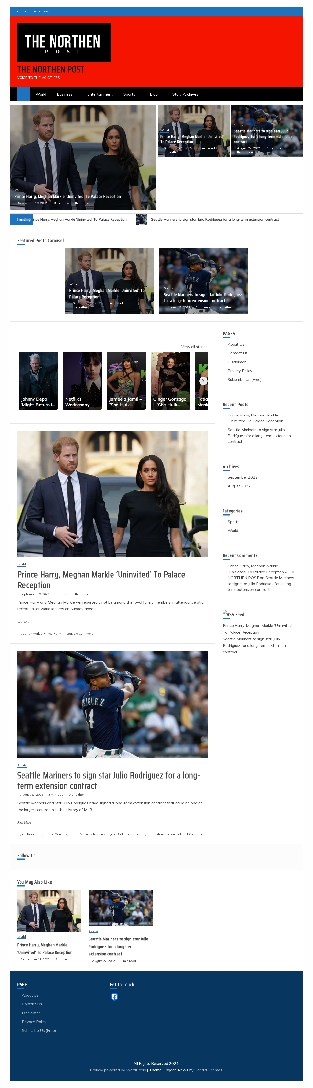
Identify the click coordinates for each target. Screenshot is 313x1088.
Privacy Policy (240, 370)
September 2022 (243, 477)
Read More (24, 622)
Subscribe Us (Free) (245, 379)
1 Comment (195, 834)
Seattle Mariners (55, 834)
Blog (154, 94)
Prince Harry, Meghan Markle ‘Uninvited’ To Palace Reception (192, 139)
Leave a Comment (79, 633)
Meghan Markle (31, 633)
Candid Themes (208, 1069)
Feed (239, 614)
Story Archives (185, 94)
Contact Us (238, 353)
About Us (236, 344)
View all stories (194, 346)
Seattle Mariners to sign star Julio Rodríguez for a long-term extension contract (77, 193)
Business (65, 94)
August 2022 (239, 485)
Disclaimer (237, 361)
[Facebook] (114, 997)
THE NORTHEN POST (51, 69)
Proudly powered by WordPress (118, 1069)
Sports (129, 94)
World (41, 94)
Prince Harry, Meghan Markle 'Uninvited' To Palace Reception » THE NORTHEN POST (262, 572)
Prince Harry (52, 633)
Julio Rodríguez (31, 834)
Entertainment (100, 94)
